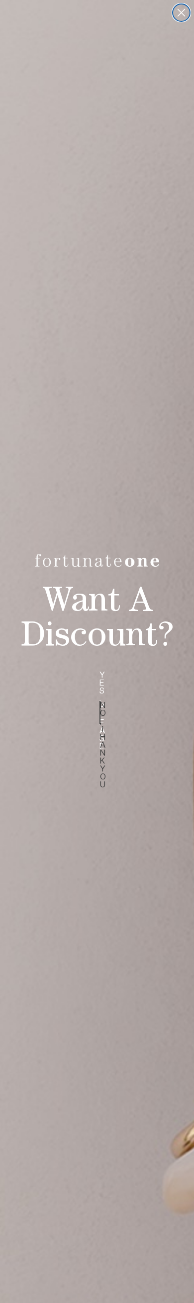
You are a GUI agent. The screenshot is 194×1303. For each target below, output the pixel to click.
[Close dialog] (181, 12)
